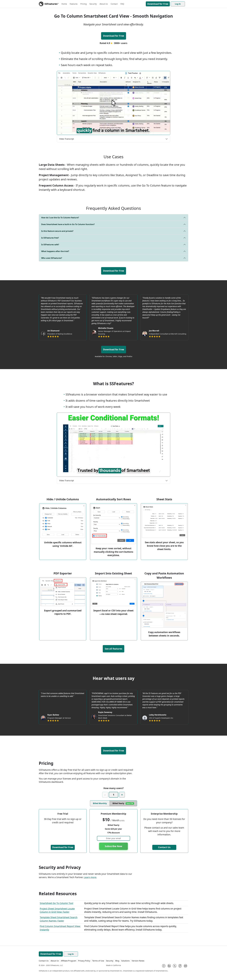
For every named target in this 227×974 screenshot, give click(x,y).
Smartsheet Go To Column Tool (56, 903)
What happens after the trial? (55, 251)
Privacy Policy (84, 960)
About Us (104, 4)
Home (64, 4)
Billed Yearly (123, 803)
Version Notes (138, 960)
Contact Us (164, 847)
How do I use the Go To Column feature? (60, 217)
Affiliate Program (68, 960)
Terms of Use (98, 960)
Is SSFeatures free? (50, 237)
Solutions (125, 960)
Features (74, 4)
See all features (113, 648)
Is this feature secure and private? (57, 231)
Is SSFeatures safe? (50, 244)
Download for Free (157, 3)
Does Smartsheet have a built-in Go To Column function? (68, 224)
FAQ (122, 4)
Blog (117, 960)
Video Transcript (66, 139)
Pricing (83, 4)
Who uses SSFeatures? (51, 258)
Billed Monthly (100, 803)
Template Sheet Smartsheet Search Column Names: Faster (58, 919)
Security (93, 4)
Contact (114, 4)
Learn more (90, 877)
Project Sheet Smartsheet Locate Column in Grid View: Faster (57, 910)
